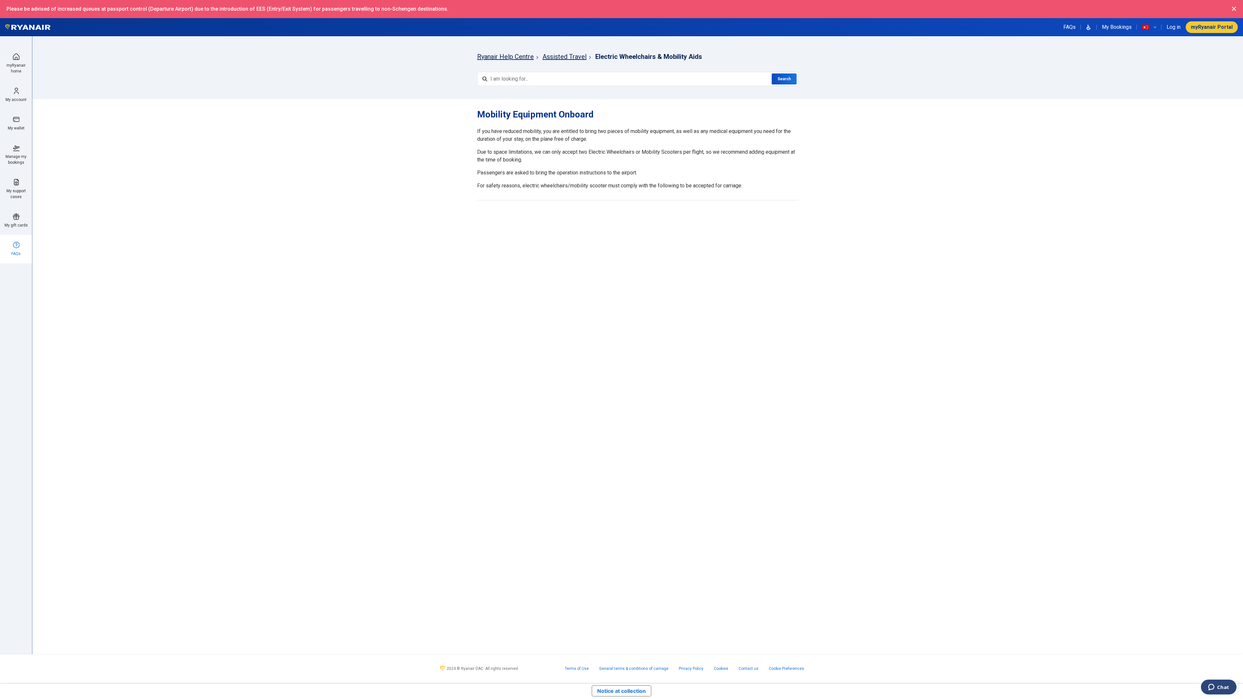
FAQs (1069, 27)
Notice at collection (621, 691)
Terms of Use (577, 668)
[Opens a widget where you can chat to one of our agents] (1219, 688)
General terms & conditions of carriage (633, 668)
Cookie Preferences (786, 668)
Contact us (748, 668)
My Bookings (1117, 27)
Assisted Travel (565, 57)
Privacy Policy (691, 668)
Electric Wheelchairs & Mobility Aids (648, 57)
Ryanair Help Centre (505, 57)
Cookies (721, 668)
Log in (1174, 27)
